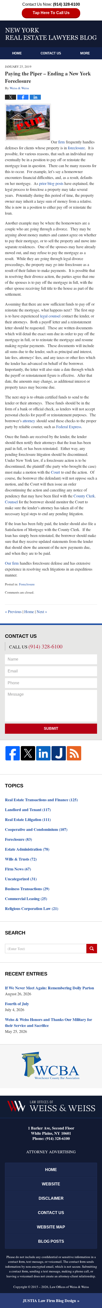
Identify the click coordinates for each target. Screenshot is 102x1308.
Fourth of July (17, 1003)
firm (61, 141)
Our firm (12, 563)
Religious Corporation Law (31, 908)
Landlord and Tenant (28, 809)
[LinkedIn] (43, 753)
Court (55, 472)
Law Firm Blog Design (49, 1300)
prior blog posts (51, 183)
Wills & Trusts (21, 859)
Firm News (18, 869)
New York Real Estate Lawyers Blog (51, 34)
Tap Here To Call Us (51, 13)
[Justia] (58, 753)
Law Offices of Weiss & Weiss (69, 1287)
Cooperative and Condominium (36, 829)
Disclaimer (51, 1198)
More (85, 53)
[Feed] (74, 753)
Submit (51, 728)
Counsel (11, 501)
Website (51, 1184)
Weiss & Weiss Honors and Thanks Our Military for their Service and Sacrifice (48, 1022)
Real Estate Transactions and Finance (41, 799)
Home (17, 53)
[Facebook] (12, 753)
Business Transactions (27, 888)
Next (42, 611)
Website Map (51, 1227)
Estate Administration (27, 849)
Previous (13, 611)
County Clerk (84, 495)
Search (91, 948)
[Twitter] (28, 753)
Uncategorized (21, 879)
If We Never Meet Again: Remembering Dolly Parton (49, 988)
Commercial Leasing (26, 898)
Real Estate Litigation (28, 819)
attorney (29, 420)
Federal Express (68, 426)
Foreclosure (27, 584)
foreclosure (76, 147)
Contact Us (51, 53)
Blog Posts (51, 1241)
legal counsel (50, 315)
